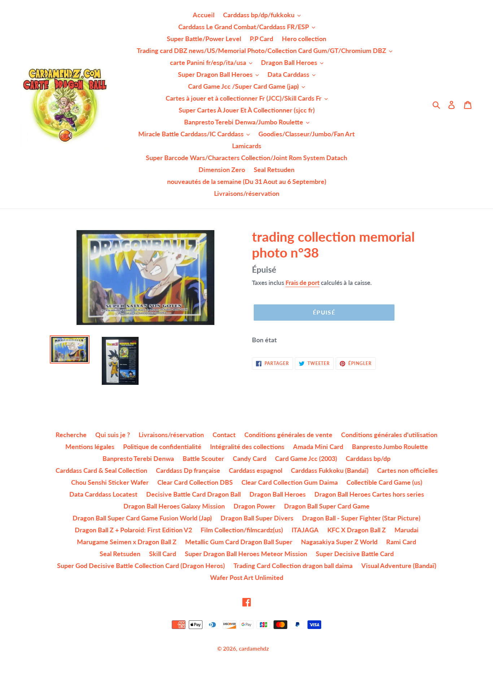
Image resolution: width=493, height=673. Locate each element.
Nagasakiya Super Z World (339, 542)
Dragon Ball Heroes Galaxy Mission (174, 506)
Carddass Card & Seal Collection (101, 470)
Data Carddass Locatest (103, 494)
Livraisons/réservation (171, 435)
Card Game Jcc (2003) (306, 458)
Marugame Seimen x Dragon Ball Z (126, 542)
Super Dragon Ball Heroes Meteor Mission (246, 554)
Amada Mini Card (318, 446)
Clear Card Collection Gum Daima (289, 482)
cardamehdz (254, 648)
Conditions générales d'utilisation (389, 435)
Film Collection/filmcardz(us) (242, 530)
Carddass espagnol (255, 470)
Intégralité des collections (247, 446)
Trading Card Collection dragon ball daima (293, 565)
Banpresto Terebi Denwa (138, 458)
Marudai (406, 530)
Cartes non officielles (407, 470)
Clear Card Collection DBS (195, 482)
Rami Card (401, 542)
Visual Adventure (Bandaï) (398, 565)
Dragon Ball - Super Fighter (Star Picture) (361, 518)
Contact (224, 435)
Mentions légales (89, 446)
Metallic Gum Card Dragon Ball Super (238, 542)
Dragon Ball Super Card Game (327, 506)
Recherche (71, 435)
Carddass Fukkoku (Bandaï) (329, 470)
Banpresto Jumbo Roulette (390, 446)
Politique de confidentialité (162, 446)
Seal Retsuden (120, 554)
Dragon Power (254, 506)
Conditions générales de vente (288, 435)
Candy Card (249, 458)
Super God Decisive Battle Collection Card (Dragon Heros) (141, 565)
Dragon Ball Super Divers (257, 518)
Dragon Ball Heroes (277, 494)
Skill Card (162, 554)
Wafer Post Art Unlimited (246, 577)
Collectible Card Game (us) (384, 482)
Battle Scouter (203, 458)
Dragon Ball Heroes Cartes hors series (369, 494)
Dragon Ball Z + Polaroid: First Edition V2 (133, 530)
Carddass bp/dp (368, 458)
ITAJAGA (305, 530)
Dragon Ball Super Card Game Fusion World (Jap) (142, 518)
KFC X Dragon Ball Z (356, 530)
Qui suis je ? (112, 435)
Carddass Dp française (188, 470)
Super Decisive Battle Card (355, 554)
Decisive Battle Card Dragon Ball (193, 494)
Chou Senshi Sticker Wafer (110, 482)
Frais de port (302, 282)
